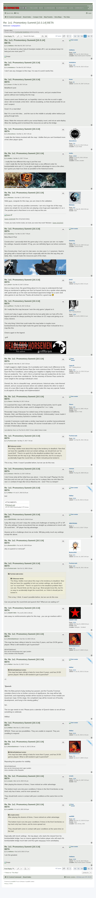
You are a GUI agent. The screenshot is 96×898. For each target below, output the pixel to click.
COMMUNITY (79, 8)
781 (74, 648)
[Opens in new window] (8, 215)
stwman (71, 468)
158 (74, 65)
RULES (90, 8)
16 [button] (82, 36)
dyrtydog (72, 240)
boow (71, 79)
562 (74, 207)
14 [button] (75, 36)
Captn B (71, 365)
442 (74, 243)
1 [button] (70, 36)
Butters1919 (72, 552)
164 (74, 438)
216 (74, 143)
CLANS (71, 8)
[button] (64, 36)
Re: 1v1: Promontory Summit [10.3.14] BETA (28, 22)
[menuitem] (16, 13)
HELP (90, 7)
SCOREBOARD (49, 8)
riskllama (72, 50)
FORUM (89, 6)
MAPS (41, 8)
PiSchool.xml (10, 505)
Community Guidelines (22, 32)
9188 (74, 52)
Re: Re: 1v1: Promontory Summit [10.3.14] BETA (24, 154)
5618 (74, 498)
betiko (71, 153)
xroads (71, 776)
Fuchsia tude (73, 435)
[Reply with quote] (63, 40)
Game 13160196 (9, 219)
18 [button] (88, 36)
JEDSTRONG (73, 523)
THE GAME (34, 8)
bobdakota (72, 62)
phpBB (13, 881)
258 (74, 407)
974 (74, 555)
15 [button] (78, 36)
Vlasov (71, 404)
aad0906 (71, 816)
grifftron (71, 310)
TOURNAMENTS (62, 8)
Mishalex (71, 205)
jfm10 (70, 279)
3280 (74, 314)
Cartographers (15, 26)
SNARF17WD (73, 620)
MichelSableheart (74, 646)
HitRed (71, 495)
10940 (75, 156)
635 (74, 819)
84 (73, 82)
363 (74, 370)
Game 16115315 (58, 223)
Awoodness (72, 141)
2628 (74, 622)
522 (74, 282)
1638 (74, 778)
